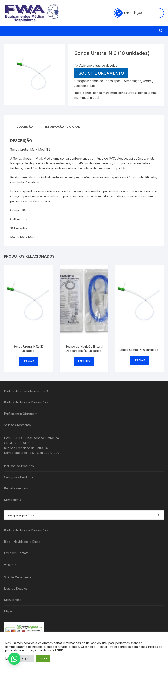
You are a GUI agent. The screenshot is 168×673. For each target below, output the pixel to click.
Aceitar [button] (43, 658)
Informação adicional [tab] (62, 126)
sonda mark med (105, 93)
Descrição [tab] (25, 126)
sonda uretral (127, 93)
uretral (94, 98)
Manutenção (13, 600)
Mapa (8, 611)
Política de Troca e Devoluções (26, 402)
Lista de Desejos (16, 588)
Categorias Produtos (18, 477)
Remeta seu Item (16, 488)
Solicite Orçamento (101, 73)
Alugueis (10, 564)
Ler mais (28, 361)
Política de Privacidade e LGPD (26, 391)
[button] (57, 52)
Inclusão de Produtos (19, 466)
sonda (87, 93)
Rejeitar (27, 658)
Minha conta (12, 500)
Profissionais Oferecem (20, 414)
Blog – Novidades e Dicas (22, 542)
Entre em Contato (16, 553)
